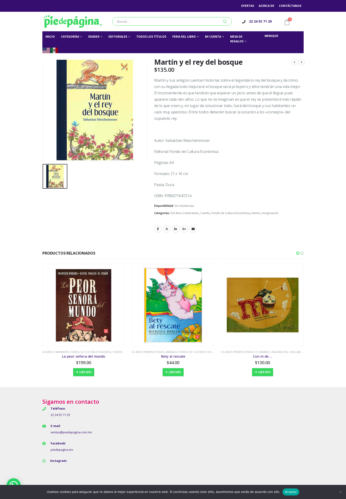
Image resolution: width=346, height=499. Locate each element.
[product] (84, 305)
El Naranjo (262, 352)
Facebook (158, 229)
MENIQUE (271, 36)
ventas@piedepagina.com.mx (71, 432)
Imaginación (270, 213)
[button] (298, 253)
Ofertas (247, 6)
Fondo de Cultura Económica (230, 213)
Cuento (205, 213)
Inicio (50, 37)
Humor (256, 213)
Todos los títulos (151, 37)
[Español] (54, 50)
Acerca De (266, 6)
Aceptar (291, 492)
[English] (46, 50)
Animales (171, 352)
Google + (184, 229)
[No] (340, 492)
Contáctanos (290, 6)
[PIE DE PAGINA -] (72, 21)
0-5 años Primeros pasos (148, 352)
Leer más (85, 372)
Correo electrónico (193, 229)
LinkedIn (175, 229)
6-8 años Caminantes (184, 213)
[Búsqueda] (225, 21)
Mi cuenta (213, 37)
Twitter (166, 229)
